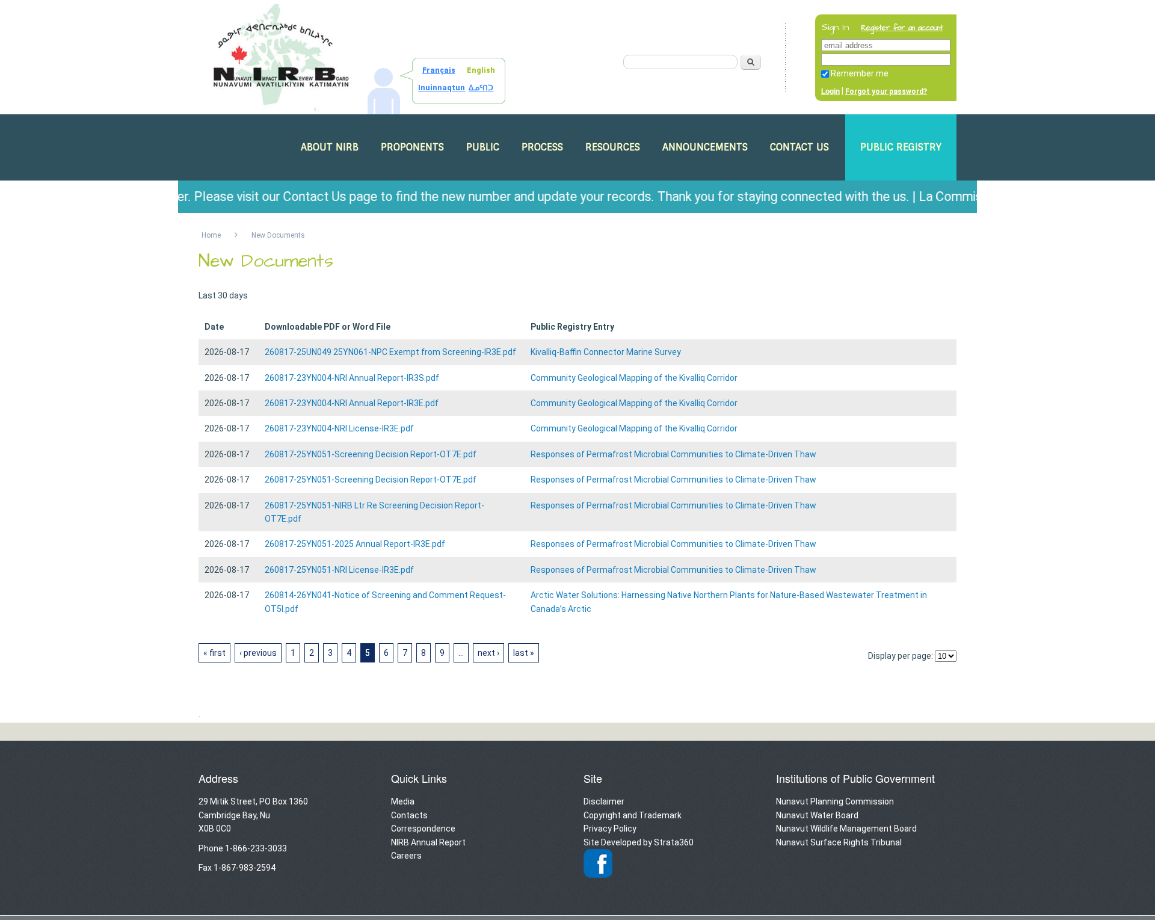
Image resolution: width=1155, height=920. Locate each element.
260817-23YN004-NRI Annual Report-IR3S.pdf (352, 378)
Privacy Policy (610, 828)
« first (214, 653)
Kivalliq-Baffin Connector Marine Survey (606, 352)
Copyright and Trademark (633, 815)
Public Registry (900, 147)
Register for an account (902, 28)
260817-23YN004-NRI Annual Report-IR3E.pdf (352, 403)
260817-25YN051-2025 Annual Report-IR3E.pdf (355, 544)
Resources (612, 147)
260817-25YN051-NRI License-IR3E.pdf (339, 570)
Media (402, 801)
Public (482, 147)
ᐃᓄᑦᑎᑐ (481, 88)
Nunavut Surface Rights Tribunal (839, 842)
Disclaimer (604, 801)
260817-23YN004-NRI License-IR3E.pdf (339, 428)
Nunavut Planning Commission (835, 801)
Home (211, 235)
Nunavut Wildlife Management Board (846, 828)
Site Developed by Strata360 (639, 842)
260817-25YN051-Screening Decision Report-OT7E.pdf (370, 454)
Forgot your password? (886, 91)
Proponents (412, 147)
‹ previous (258, 653)
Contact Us (799, 147)
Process (542, 147)
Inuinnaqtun (441, 88)
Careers (406, 855)
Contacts (409, 815)
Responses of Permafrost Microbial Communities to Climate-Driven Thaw (673, 454)
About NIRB (330, 147)
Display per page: (900, 656)
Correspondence (423, 828)
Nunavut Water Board (817, 815)
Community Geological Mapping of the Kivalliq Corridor (634, 378)
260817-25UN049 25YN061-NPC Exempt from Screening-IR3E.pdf (390, 352)
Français (438, 70)
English (481, 70)
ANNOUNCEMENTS (705, 147)
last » (523, 653)
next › (488, 653)
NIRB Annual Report (428, 842)
